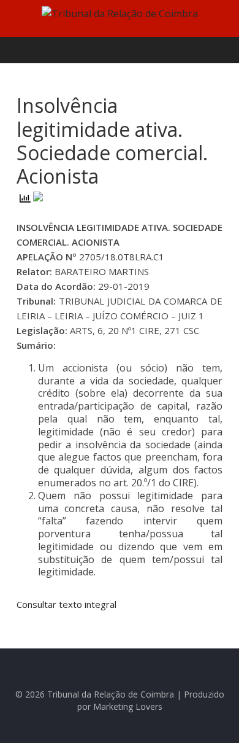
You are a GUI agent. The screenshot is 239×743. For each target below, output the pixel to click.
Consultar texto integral (66, 604)
